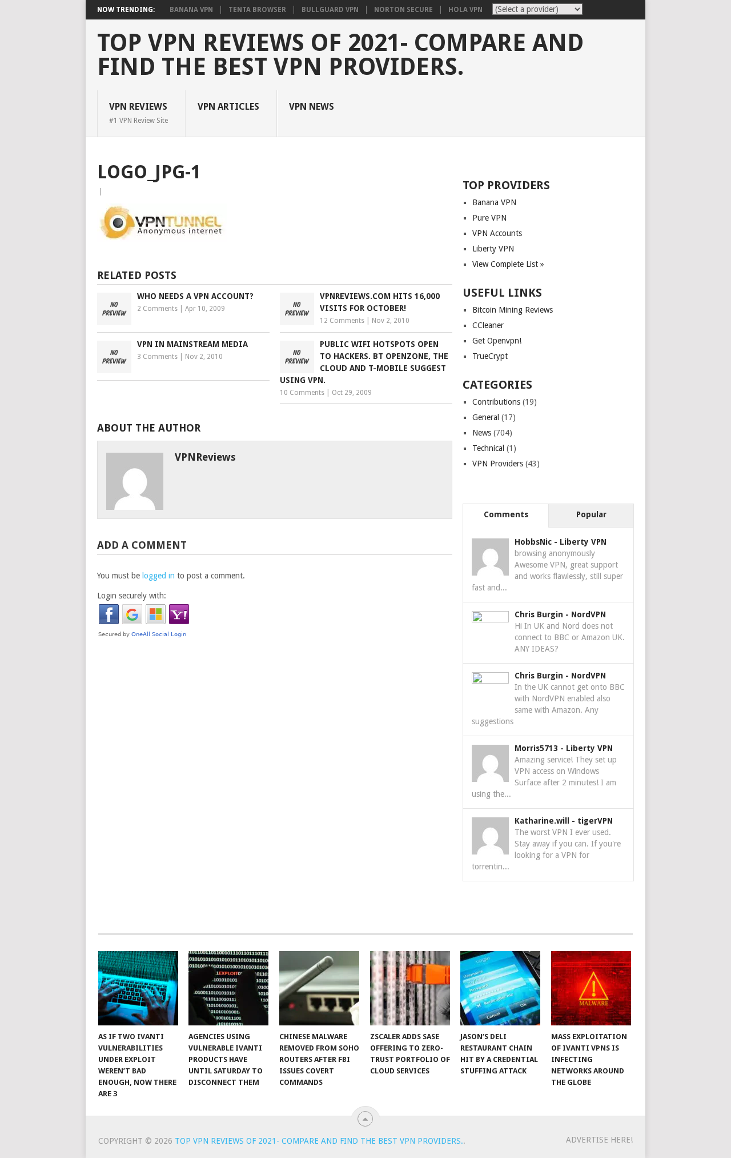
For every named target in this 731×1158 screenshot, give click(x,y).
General (485, 417)
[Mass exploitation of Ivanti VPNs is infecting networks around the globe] (591, 988)
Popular (591, 514)
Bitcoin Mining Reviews (512, 309)
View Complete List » (508, 264)
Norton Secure (403, 10)
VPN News (311, 106)
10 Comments (302, 393)
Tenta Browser (257, 10)
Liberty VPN (493, 248)
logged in (158, 575)
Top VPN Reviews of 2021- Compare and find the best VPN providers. (340, 55)
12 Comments (342, 321)
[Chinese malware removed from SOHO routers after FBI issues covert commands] (319, 988)
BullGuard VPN (330, 10)
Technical (488, 448)
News (481, 432)
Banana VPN (191, 10)
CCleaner (488, 325)
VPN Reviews (138, 112)
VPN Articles (228, 106)
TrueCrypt (490, 356)
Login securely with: (131, 595)
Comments (506, 514)
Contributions (496, 401)
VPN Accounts (497, 233)
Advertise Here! (599, 1139)
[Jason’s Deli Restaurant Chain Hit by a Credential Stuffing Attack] (500, 988)
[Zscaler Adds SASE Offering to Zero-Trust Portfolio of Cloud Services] (410, 988)
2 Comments (157, 309)
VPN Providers (497, 463)
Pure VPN (489, 217)
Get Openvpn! (496, 340)
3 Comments (157, 357)
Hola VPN (465, 10)
